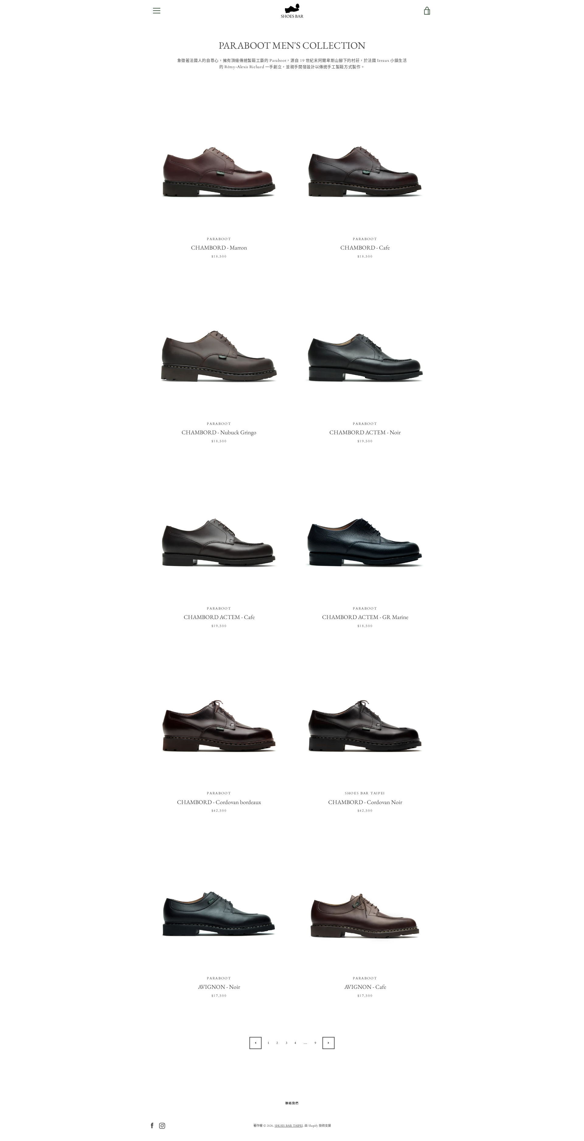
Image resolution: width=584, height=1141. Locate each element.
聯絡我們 (292, 1103)
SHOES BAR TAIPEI (289, 1126)
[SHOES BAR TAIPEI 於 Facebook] (152, 1125)
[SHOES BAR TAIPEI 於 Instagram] (162, 1125)
